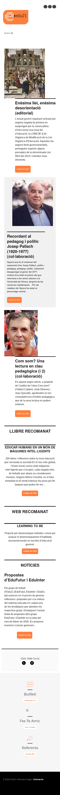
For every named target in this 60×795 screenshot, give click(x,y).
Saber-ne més (23, 169)
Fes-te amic (30, 727)
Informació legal (24, 779)
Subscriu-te (30, 700)
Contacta (38, 779)
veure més (30, 754)
